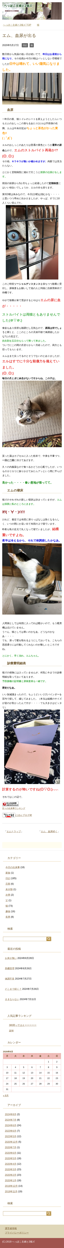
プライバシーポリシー (17, 1232)
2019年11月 (11, 1191)
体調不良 (9, 978)
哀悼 (11, 1030)
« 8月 (6, 1095)
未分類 (9, 889)
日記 (25, 45)
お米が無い (11, 958)
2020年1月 (10, 1180)
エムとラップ (14, 831)
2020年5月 (10, 1158)
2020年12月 (11, 1142)
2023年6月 (10, 1131)
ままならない (12, 999)
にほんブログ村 (23, 815)
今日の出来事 (13, 867)
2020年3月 (10, 1169)
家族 (8, 873)
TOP (17, 25)
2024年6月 (10, 1125)
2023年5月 (10, 1136)
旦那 (8, 884)
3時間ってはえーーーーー (22, 1025)
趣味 (8, 911)
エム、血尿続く (49, 831)
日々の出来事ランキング (13, 808)
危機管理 (9, 968)
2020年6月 (10, 1153)
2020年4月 (10, 1164)
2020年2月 (10, 1175)
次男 (8, 895)
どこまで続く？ (13, 989)
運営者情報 (11, 1228)
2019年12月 (11, 1186)
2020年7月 (10, 1147)
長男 (8, 917)
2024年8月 (10, 1114)
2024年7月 (10, 1120)
